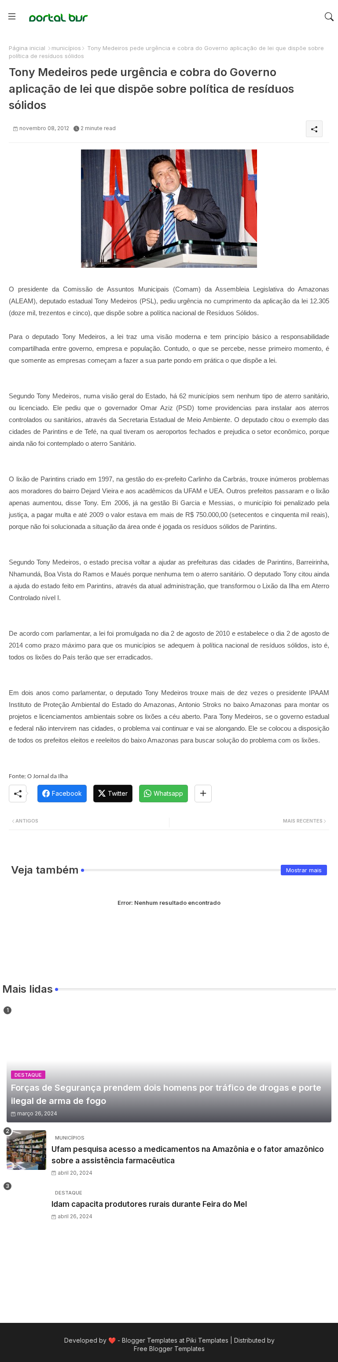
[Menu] (12, 16)
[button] (329, 16)
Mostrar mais (304, 870)
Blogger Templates (149, 1340)
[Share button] (203, 793)
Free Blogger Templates (169, 1348)
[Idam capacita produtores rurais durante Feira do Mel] (26, 1205)
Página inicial (27, 47)
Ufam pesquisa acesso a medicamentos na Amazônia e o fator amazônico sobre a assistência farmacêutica (187, 1155)
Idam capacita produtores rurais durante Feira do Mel (149, 1204)
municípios (66, 47)
